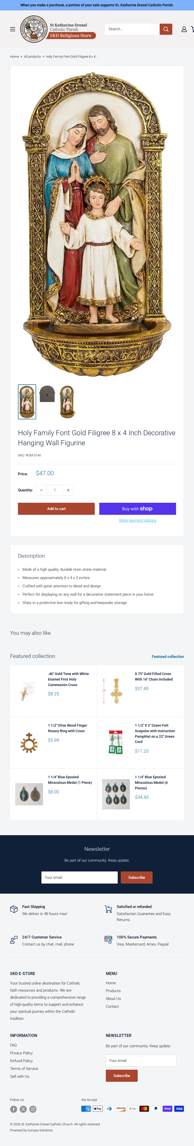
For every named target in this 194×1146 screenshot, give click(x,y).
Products (113, 991)
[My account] (184, 29)
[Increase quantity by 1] (68, 490)
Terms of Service (24, 1068)
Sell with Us (19, 1076)
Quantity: (25, 490)
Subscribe (136, 877)
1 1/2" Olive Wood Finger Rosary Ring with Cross (67, 728)
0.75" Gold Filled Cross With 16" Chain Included (154, 676)
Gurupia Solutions (40, 1130)
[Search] (166, 29)
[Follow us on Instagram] (32, 1109)
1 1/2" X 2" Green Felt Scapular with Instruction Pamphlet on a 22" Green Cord (155, 733)
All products (32, 56)
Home (14, 56)
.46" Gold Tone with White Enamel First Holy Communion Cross (68, 679)
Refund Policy (21, 1061)
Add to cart (56, 509)
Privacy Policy (21, 1053)
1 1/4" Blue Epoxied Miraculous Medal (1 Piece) (70, 780)
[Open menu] (12, 29)
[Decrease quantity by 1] (41, 490)
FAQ (13, 1045)
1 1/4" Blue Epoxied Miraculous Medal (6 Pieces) (151, 782)
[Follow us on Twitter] (23, 1109)
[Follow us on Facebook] (13, 1109)
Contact (112, 1006)
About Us (113, 998)
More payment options (137, 520)
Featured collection (168, 656)
